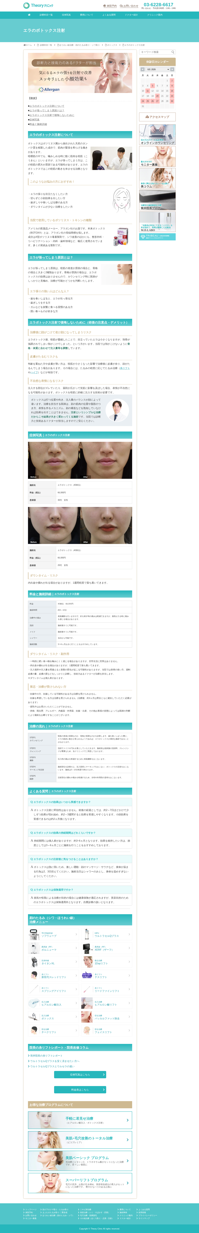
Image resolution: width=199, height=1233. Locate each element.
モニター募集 (157, 156)
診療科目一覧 (46, 15)
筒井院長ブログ (157, 200)
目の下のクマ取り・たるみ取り (55, 1209)
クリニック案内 (154, 15)
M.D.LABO (157, 222)
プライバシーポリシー (148, 1215)
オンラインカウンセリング (157, 135)
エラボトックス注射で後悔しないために (52, 115)
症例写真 (66, 15)
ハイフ (34, 372)
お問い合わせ (130, 6)
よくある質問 (109, 15)
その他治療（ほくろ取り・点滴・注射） (97, 1218)
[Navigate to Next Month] (172, 69)
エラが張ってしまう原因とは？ (47, 110)
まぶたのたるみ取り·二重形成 (54, 1212)
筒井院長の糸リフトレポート (46, 1055)
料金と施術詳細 (38, 124)
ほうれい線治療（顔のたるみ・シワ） (58, 1215)
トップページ (31, 1209)
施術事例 (123, 1212)
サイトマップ (144, 1218)
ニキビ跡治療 (85, 1209)
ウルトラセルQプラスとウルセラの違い (52, 1066)
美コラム (157, 178)
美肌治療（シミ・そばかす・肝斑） (95, 1212)
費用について (86, 15)
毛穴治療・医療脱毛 (88, 1215)
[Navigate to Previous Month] (143, 69)
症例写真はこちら (80, 1074)
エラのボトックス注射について (47, 106)
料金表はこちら (80, 1089)
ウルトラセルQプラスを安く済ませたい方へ (54, 1061)
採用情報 (142, 1212)
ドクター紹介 (131, 15)
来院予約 (112, 6)
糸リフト (125, 368)
